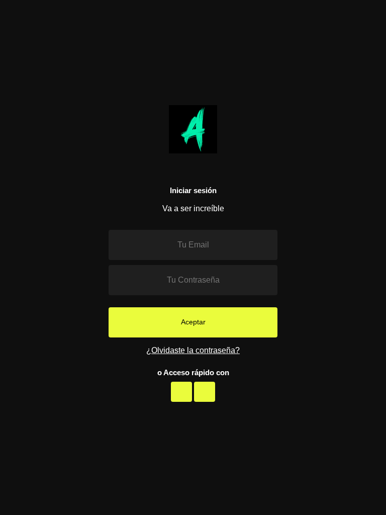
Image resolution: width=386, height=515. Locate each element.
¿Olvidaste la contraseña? (193, 350)
